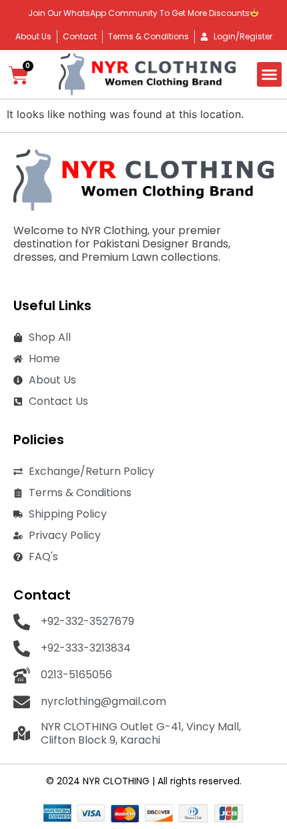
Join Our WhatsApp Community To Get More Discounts (139, 13)
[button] (269, 74)
